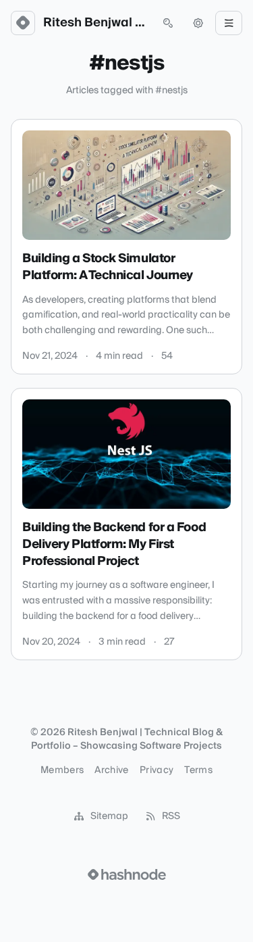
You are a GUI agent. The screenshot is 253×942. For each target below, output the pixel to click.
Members (62, 770)
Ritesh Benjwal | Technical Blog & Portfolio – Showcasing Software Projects (95, 23)
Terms (198, 770)
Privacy (156, 770)
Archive (111, 770)
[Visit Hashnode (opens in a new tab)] (127, 874)
